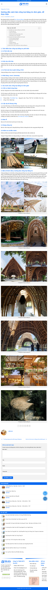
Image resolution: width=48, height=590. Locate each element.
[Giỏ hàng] (46, 4)
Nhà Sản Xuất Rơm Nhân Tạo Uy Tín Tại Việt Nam (15, 547)
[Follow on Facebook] (3, 578)
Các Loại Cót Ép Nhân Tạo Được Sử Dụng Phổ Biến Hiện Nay (18, 515)
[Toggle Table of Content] (38, 28)
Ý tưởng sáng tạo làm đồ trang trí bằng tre (12, 439)
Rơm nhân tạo (33, 563)
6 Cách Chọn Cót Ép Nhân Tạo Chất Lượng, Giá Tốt (16, 519)
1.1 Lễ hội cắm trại (12, 31)
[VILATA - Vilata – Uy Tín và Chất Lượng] (24, 4)
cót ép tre (27, 116)
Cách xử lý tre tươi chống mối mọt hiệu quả (35, 439)
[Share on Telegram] (30, 426)
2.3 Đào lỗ (10, 41)
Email (3, 465)
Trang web (4, 471)
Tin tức (8, 9)
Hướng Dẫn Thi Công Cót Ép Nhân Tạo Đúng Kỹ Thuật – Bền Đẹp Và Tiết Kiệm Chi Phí (23, 523)
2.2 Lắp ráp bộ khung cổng (13, 39)
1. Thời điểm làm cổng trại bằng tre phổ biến (16, 29)
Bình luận (4, 449)
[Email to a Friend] (23, 426)
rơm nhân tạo (21, 116)
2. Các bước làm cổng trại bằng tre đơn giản (16, 36)
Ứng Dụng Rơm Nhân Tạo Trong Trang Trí (14, 535)
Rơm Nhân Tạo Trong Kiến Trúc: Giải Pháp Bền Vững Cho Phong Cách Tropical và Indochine (24, 531)
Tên (3, 460)
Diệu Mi (12, 16)
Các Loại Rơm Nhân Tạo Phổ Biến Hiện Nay (14, 551)
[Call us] (9, 578)
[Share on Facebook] (18, 426)
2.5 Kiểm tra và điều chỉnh (13, 43)
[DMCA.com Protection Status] (6, 574)
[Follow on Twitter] (5, 578)
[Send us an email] (7, 578)
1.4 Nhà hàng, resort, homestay (14, 35)
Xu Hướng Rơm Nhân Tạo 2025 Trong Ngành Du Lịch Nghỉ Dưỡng (19, 527)
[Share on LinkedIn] (27, 426)
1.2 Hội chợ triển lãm (12, 32)
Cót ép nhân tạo (33, 568)
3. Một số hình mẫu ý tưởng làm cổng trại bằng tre (17, 45)
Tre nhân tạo (32, 565)
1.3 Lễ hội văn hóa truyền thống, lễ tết (16, 34)
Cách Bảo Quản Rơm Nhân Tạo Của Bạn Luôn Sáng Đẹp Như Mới (19, 543)
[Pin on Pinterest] (25, 426)
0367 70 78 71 (21, 565)
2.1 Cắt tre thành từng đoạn (14, 38)
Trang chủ (3, 9)
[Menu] (1, 4)
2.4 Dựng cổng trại (12, 42)
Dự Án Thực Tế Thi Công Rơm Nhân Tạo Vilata (15, 539)
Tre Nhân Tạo (14, 98)
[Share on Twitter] (21, 426)
